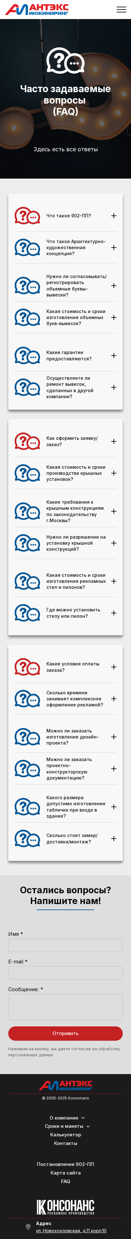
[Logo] (65, 1085)
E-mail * (18, 961)
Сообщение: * (25, 989)
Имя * (15, 934)
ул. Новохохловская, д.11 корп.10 (71, 1230)
